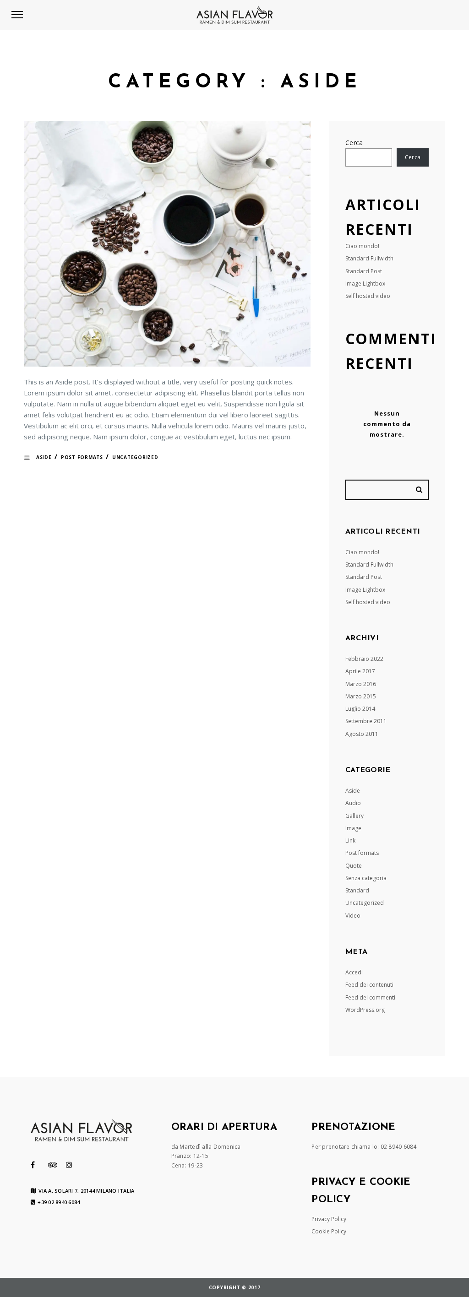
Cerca (354, 142)
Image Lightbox (365, 283)
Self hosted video (367, 296)
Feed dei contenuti (369, 985)
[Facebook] (33, 1164)
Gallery (354, 816)
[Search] (420, 490)
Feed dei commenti (370, 997)
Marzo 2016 (360, 684)
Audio (353, 803)
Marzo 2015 (360, 696)
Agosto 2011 (361, 734)
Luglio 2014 (360, 709)
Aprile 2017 (360, 671)
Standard (357, 890)
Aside (44, 457)
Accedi (354, 972)
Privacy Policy (328, 1219)
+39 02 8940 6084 (59, 1202)
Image (353, 828)
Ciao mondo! (362, 246)
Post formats (82, 457)
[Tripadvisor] (53, 1164)
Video (352, 915)
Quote (353, 866)
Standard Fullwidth (369, 258)
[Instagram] (69, 1164)
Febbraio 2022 (364, 659)
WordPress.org (365, 1010)
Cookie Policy (328, 1231)
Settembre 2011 (366, 721)
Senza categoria (366, 878)
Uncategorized (135, 457)
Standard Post (363, 271)
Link (350, 840)
